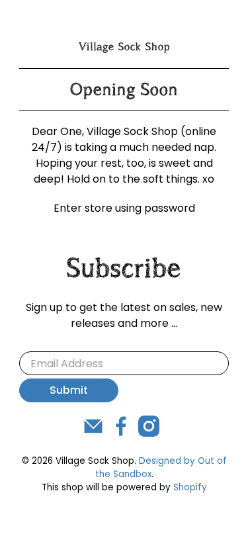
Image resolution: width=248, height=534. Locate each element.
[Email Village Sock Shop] (93, 433)
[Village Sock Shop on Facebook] (121, 433)
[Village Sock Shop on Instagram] (148, 433)
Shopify (190, 487)
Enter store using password (124, 208)
